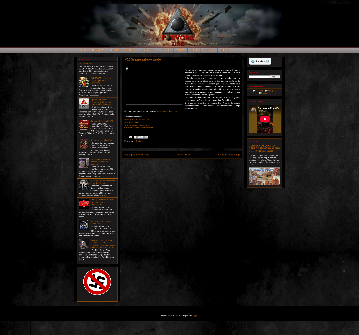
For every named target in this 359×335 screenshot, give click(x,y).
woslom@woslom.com (167, 111)
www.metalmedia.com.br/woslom (138, 127)
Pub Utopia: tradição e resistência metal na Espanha (100, 161)
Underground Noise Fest (101, 140)
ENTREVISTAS (85, 64)
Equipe (194, 50)
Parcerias (209, 50)
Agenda (180, 50)
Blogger (194, 315)
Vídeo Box (165, 50)
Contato (225, 50)
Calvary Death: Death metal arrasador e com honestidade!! (102, 202)
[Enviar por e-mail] (135, 137)
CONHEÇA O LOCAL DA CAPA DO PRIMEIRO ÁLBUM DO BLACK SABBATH (264, 148)
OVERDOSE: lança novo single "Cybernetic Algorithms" (101, 80)
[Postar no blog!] (138, 137)
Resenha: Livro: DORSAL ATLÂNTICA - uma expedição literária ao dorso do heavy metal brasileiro (102, 243)
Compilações (147, 50)
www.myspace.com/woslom (136, 125)
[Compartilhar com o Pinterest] (146, 137)
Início (82, 50)
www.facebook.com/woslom (136, 119)
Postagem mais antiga (228, 154)
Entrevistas (98, 50)
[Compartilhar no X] (141, 137)
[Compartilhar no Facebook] (143, 137)
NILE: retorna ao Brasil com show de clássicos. (102, 182)
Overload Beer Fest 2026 (101, 121)
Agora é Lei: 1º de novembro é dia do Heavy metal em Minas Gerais (101, 101)
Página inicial (183, 154)
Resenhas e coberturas (122, 50)
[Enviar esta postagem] (130, 137)
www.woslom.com (132, 122)
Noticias (139, 141)
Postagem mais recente (136, 154)
